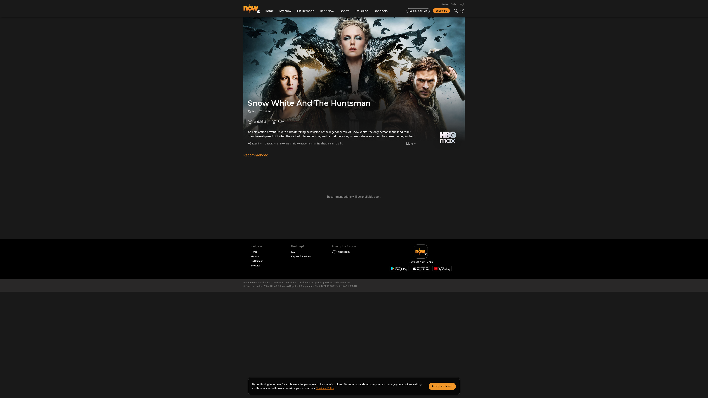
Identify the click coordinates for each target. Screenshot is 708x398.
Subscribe (441, 10)
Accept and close (442, 386)
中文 (462, 4)
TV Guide (361, 11)
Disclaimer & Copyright (310, 282)
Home (269, 11)
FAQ (293, 251)
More (409, 143)
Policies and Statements (337, 282)
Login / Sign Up (418, 10)
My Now (285, 11)
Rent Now (327, 11)
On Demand (305, 11)
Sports (344, 11)
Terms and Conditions (284, 282)
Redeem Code (448, 4)
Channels (381, 11)
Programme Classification (256, 282)
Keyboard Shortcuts (301, 256)
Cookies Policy (325, 388)
